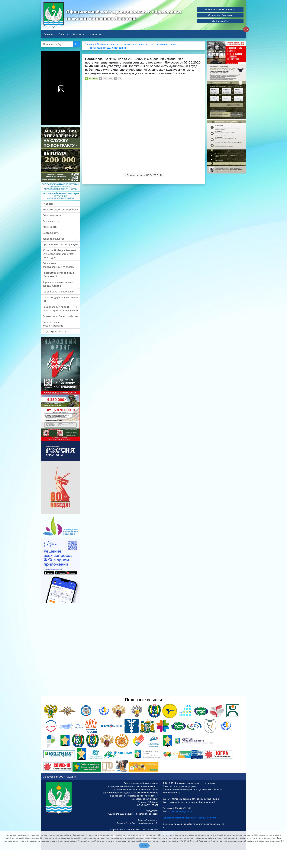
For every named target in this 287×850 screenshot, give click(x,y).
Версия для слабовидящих (221, 9)
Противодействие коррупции (60, 244)
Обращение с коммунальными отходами (58, 265)
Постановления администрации (107, 47)
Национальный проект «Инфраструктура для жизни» (60, 308)
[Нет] (283, 840)
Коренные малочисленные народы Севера (57, 284)
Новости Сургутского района (60, 209)
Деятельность (50, 232)
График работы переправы (58, 291)
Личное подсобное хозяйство (60, 316)
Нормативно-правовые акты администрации (149, 44)
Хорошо (144, 845)
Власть (77, 34)
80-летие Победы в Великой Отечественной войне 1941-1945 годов (59, 254)
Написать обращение (221, 15)
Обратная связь (51, 215)
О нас (62, 34)
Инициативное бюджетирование (52, 324)
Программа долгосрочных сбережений (58, 274)
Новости (47, 203)
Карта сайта (221, 21)
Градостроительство (54, 331)
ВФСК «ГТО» (49, 227)
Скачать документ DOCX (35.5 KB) (144, 175)
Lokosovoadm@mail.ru (180, 811)
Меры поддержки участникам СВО (60, 299)
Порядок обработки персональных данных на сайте (189, 817)
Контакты (95, 34)
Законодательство (53, 238)
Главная (48, 34)
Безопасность (50, 221)
